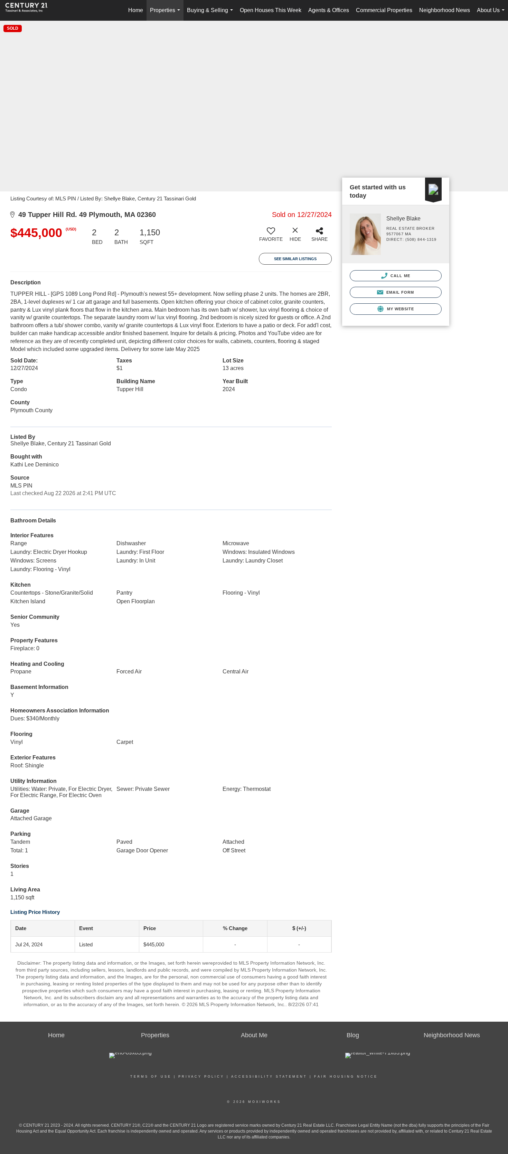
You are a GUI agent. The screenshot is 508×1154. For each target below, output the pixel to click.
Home (135, 10)
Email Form (399, 292)
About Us (492, 14)
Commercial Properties (384, 10)
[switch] (271, 237)
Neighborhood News (444, 10)
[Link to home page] (30, 10)
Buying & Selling (211, 14)
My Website (399, 309)
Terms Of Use (150, 1076)
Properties (166, 14)
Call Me (399, 276)
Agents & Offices (328, 10)
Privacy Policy (201, 1076)
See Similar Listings (295, 259)
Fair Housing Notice (346, 1076)
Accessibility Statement (269, 1076)
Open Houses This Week (270, 10)
